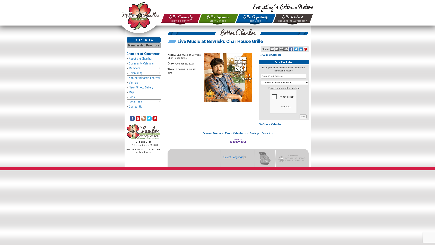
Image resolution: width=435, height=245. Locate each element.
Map (131, 92)
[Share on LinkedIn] (301, 49)
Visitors (133, 82)
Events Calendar (234, 133)
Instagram (143, 118)
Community (136, 73)
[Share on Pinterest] (305, 49)
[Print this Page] (272, 49)
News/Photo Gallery (141, 87)
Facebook (132, 118)
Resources (135, 102)
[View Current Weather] (286, 49)
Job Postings (252, 133)
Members (134, 68)
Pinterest (154, 118)
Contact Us (267, 133)
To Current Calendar (270, 54)
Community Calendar (141, 63)
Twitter (149, 118)
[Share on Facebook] (291, 49)
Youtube (138, 118)
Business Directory (213, 133)
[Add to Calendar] (282, 49)
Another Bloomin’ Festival (144, 78)
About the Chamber (140, 58)
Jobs (132, 97)
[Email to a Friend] (277, 49)
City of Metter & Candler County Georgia (141, 16)
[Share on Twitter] (296, 49)
